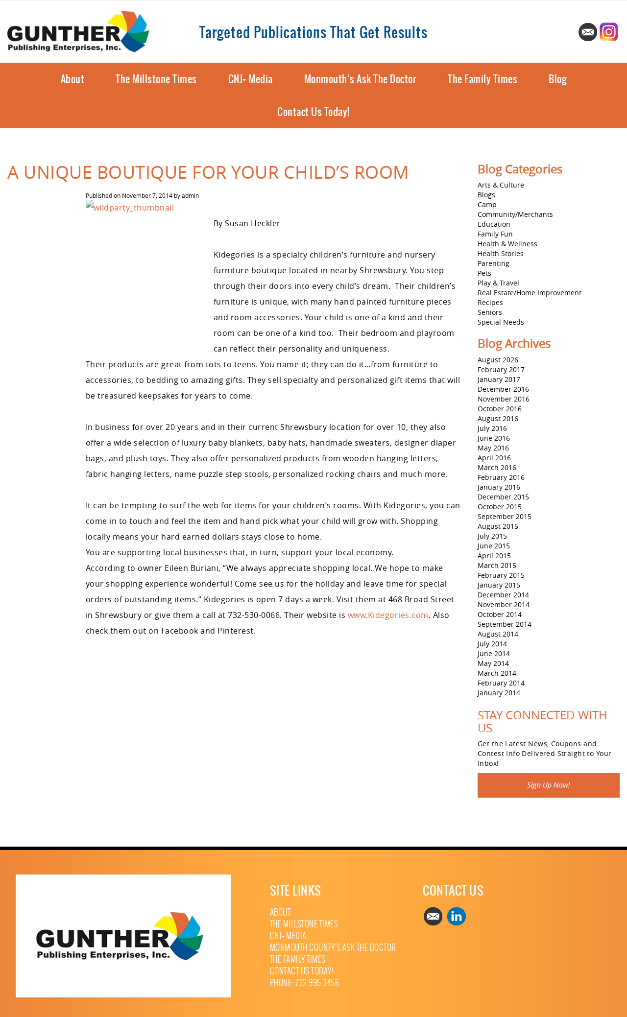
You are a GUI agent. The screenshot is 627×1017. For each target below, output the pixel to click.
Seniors (490, 312)
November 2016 (504, 398)
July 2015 (492, 536)
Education (494, 224)
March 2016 (497, 467)
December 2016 (503, 389)
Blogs (486, 194)
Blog (557, 79)
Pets (484, 273)
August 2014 (498, 634)
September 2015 (504, 516)
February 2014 (501, 682)
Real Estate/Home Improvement (529, 292)
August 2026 (498, 359)
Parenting (493, 263)
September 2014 (504, 624)
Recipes (490, 302)
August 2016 (498, 418)
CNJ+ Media (250, 79)
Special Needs (501, 322)
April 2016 (494, 457)
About (73, 79)
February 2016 (501, 477)
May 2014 (493, 663)
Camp (487, 204)
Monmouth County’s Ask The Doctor (333, 948)
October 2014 (500, 614)
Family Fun (495, 233)
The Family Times (482, 79)
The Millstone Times (156, 79)
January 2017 (499, 379)
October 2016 (500, 408)
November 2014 (504, 604)
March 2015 (497, 565)
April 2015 (494, 555)
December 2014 (503, 594)
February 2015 (501, 575)
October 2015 (500, 506)
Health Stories (501, 253)
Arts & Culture (501, 184)
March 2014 (497, 673)
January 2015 (499, 585)
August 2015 (498, 526)
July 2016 (492, 428)
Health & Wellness (507, 243)
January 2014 (499, 692)
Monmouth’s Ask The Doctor (360, 79)
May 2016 (493, 447)
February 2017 (501, 369)
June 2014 (494, 653)
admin (190, 195)
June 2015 (494, 545)
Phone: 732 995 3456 (304, 983)
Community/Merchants (515, 214)
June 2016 (494, 438)
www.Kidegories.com (388, 615)
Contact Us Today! (313, 111)
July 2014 (492, 643)
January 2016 (499, 487)
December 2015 (503, 496)
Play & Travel (498, 282)
